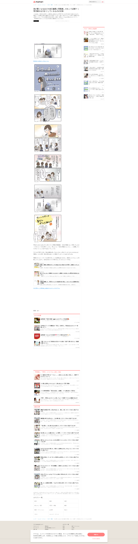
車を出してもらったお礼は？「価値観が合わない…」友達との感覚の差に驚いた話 (96, 96)
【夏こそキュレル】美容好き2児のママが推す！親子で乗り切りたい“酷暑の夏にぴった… (60, 342)
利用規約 (46, 529)
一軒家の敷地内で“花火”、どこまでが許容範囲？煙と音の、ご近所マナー (96, 62)
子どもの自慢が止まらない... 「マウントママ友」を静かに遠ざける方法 (96, 89)
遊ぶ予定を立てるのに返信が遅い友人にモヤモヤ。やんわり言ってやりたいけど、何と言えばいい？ (96, 48)
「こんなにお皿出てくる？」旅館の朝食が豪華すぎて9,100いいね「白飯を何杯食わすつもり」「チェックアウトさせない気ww (96, 40)
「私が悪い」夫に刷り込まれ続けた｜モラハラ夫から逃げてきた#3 (58, 425)
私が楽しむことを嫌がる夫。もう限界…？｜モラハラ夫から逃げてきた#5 (60, 433)
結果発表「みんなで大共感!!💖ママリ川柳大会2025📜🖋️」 (56, 335)
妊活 (63, 526)
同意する (96, 534)
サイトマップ (36, 527)
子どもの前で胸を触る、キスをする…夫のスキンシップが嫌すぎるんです (96, 76)
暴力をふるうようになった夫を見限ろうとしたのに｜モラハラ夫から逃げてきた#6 (60, 440)
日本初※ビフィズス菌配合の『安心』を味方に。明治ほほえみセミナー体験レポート (59, 326)
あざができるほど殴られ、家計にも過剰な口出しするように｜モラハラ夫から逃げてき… (60, 449)
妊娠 (63, 527)
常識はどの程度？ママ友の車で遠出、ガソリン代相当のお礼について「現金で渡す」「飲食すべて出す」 (96, 33)
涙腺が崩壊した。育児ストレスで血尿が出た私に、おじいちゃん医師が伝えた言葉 (59, 282)
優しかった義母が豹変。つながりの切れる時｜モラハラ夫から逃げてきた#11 (60, 483)
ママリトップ (36, 526)
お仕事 (73, 527)
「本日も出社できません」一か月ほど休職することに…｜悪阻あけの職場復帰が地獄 (96, 55)
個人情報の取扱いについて (50, 527)
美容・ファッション (75, 526)
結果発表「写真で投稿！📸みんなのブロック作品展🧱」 (55, 319)
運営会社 (46, 526)
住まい (73, 529)
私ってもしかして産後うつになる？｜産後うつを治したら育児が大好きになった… (59, 273)
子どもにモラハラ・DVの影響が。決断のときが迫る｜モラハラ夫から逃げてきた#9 (60, 466)
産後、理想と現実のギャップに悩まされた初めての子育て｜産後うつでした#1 (59, 265)
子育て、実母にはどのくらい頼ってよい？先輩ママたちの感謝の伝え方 (59, 398)
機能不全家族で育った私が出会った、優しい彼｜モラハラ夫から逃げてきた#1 (60, 410)
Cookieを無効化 (96, 538)
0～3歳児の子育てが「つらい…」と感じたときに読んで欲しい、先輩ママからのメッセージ (60, 375)
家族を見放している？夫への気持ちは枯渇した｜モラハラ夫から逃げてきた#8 (60, 457)
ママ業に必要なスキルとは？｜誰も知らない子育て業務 (55, 383)
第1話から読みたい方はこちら (41, 61)
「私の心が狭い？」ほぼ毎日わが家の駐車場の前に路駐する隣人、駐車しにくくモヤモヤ (96, 69)
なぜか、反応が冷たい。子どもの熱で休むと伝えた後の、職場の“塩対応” (96, 82)
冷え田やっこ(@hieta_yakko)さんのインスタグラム (46, 288)
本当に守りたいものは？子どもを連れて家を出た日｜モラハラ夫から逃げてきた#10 (60, 475)
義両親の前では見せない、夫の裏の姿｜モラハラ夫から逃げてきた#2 (58, 418)
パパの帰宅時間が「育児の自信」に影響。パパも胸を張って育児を (58, 391)
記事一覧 (35, 529)
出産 (63, 529)
